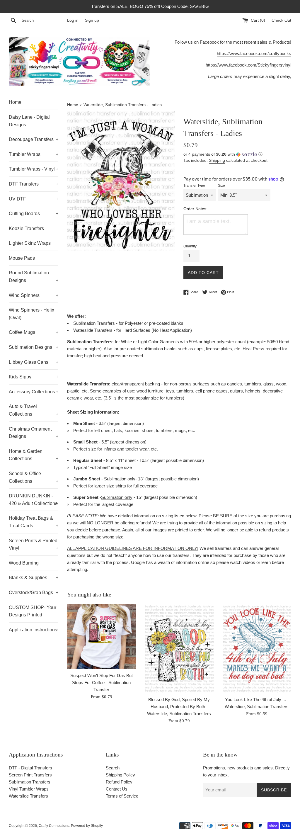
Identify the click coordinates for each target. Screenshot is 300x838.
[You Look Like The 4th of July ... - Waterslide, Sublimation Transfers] (256, 648)
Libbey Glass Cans (33, 362)
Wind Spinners (33, 295)
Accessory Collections (33, 391)
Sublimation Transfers (29, 781)
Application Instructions (33, 629)
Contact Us (116, 788)
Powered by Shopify (87, 826)
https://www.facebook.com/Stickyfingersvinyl (248, 64)
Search (113, 767)
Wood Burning (24, 562)
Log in (73, 20)
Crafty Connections (54, 826)
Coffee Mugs (33, 332)
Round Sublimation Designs (33, 276)
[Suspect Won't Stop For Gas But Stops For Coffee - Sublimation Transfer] (101, 636)
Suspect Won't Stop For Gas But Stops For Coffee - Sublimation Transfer (101, 682)
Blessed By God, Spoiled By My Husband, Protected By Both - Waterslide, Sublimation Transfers (179, 706)
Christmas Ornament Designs (33, 432)
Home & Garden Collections (33, 455)
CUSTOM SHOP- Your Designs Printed (32, 611)
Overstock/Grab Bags (33, 592)
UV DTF (33, 198)
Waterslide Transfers (28, 795)
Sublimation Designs (33, 347)
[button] (237, 154)
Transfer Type (194, 185)
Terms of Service (122, 795)
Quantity (190, 246)
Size (221, 185)
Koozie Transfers (26, 228)
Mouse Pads (22, 258)
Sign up (92, 20)
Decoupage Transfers (33, 139)
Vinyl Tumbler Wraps (29, 788)
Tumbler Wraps (33, 154)
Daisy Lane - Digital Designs (29, 121)
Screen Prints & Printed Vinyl (33, 544)
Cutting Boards (33, 213)
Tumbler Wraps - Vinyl (33, 168)
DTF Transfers (33, 183)
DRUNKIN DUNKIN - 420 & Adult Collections (33, 499)
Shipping (217, 160)
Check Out (281, 20)
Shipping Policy (120, 774)
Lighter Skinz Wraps (30, 243)
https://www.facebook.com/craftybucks (254, 53)
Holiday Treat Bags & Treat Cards (33, 522)
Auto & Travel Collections (33, 410)
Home (15, 102)
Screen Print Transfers (30, 774)
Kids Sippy (33, 376)
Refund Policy (119, 781)
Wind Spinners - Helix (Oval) (31, 313)
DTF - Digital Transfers (30, 767)
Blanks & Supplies (33, 577)
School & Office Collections (33, 477)
